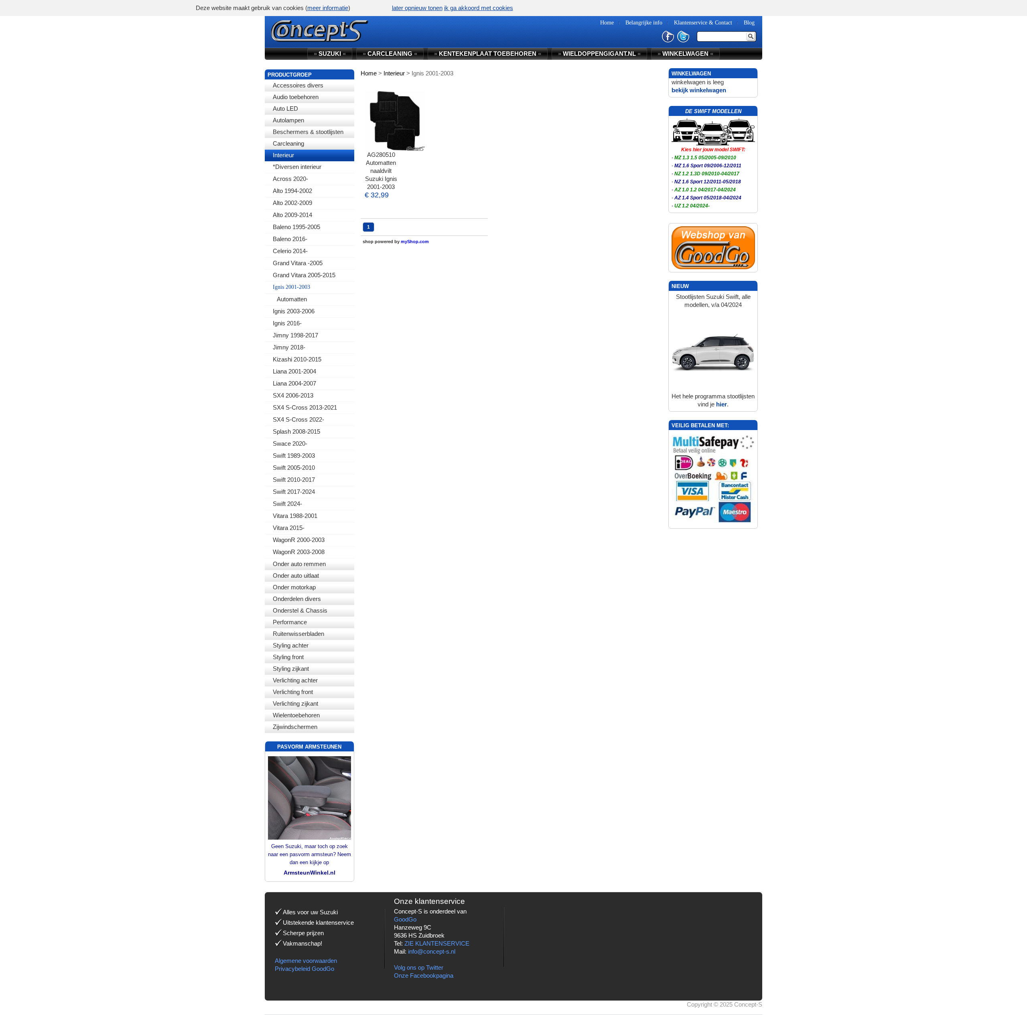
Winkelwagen (685, 53)
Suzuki (330, 53)
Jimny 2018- (289, 347)
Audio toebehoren (296, 96)
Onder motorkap (294, 587)
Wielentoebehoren (296, 715)
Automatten (292, 299)
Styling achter (291, 645)
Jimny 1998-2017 (295, 335)
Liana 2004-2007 (294, 383)
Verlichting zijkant (295, 703)
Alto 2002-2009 (292, 202)
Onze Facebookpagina (423, 975)
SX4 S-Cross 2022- (298, 419)
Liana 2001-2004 (294, 371)
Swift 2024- (287, 503)
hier (721, 404)
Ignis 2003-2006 (294, 311)
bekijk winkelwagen (699, 90)
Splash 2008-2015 (296, 431)
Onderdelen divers (297, 598)
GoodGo (405, 919)
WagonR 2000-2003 (299, 539)
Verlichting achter (295, 680)
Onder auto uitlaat (296, 575)
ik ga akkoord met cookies (478, 7)
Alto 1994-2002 (292, 190)
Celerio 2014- (290, 251)
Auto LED (285, 108)
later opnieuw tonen (417, 7)
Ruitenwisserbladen (298, 633)
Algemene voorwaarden (306, 960)
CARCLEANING (390, 53)
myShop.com (415, 241)
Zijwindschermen (295, 726)
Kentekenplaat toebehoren (487, 53)
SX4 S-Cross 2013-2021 (305, 407)
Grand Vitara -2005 (298, 263)
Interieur (283, 155)
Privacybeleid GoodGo (304, 968)
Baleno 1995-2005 (296, 226)
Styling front (288, 657)
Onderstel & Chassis (300, 610)
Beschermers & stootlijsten (308, 131)
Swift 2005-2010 (294, 467)
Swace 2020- (290, 443)
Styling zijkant (291, 668)
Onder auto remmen (299, 563)
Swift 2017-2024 (294, 491)
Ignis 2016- (287, 323)
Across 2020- (290, 178)
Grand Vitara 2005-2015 (304, 275)
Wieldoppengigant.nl (599, 53)
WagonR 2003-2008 (299, 551)
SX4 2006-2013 (293, 395)
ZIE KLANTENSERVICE (436, 943)
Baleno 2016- (290, 238)
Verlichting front (293, 691)
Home (369, 73)
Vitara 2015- (288, 527)
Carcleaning (288, 143)
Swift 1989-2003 (294, 455)
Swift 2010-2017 (294, 479)
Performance (290, 622)
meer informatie (327, 7)
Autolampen (288, 120)
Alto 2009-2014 (292, 214)
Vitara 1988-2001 (295, 515)
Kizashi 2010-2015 (297, 359)
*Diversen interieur (297, 166)
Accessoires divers (298, 85)
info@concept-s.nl (431, 951)
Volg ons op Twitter (418, 967)
